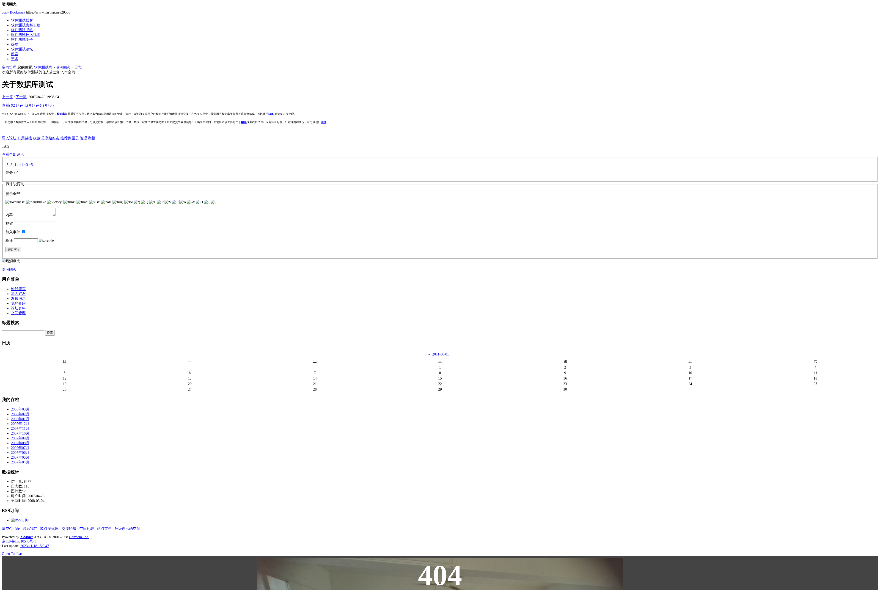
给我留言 (18, 289)
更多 (14, 59)
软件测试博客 (22, 20)
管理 (83, 138)
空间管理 (9, 67)
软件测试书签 (22, 30)
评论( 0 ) (26, 105)
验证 (9, 240)
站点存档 (104, 529)
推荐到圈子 (69, 138)
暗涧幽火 (63, 67)
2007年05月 (20, 457)
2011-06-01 (440, 354)
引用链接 (24, 138)
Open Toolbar (12, 554)
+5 (31, 165)
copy (5, 12)
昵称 (9, 223)
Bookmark (17, 12)
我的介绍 (18, 303)
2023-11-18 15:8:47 (34, 546)
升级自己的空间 (127, 529)
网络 (244, 122)
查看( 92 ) (9, 105)
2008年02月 (20, 414)
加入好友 (18, 294)
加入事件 (13, 232)
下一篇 (21, 97)
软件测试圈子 (22, 39)
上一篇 (7, 97)
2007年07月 (20, 448)
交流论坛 (69, 529)
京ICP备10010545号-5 (19, 541)
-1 (14, 165)
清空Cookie (11, 529)
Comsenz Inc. (79, 537)
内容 (9, 215)
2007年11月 (20, 428)
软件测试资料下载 (25, 25)
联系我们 (30, 529)
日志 (78, 67)
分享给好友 (50, 138)
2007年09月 (20, 438)
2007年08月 (20, 443)
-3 (10, 165)
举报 (91, 138)
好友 (14, 44)
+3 (26, 165)
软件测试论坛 (22, 49)
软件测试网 (43, 67)
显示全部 (13, 194)
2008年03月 (20, 409)
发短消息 (18, 298)
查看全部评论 (13, 154)
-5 (7, 165)
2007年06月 (20, 452)
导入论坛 (9, 138)
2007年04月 (20, 462)
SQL (271, 114)
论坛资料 (18, 308)
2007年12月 (20, 424)
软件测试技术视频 (25, 35)
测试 (323, 122)
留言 (14, 54)
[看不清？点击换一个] (46, 241)
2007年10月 (20, 433)
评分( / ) (45, 105)
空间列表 (86, 529)
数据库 (61, 114)
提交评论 (13, 249)
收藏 (36, 138)
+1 (21, 165)
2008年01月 (20, 419)
